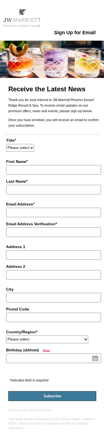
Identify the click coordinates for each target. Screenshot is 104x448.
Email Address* (20, 204)
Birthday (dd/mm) (28, 350)
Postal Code (17, 309)
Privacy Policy (41, 410)
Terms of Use (18, 410)
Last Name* (16, 181)
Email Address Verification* (31, 224)
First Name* (17, 162)
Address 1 (15, 247)
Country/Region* (21, 332)
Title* (11, 140)
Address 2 (15, 267)
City (10, 289)
